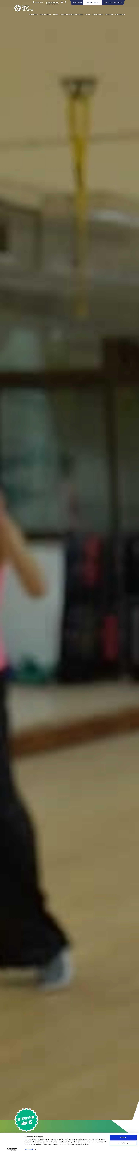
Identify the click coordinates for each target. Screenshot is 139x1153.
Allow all (123, 1137)
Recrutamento (77, 2)
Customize (122, 1143)
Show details (29, 1149)
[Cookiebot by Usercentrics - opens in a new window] (12, 1149)
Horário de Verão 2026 (92, 2)
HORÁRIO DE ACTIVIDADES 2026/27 (113, 2)
